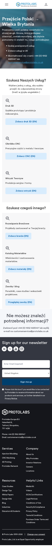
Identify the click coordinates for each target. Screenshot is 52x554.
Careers (29, 467)
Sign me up (26, 382)
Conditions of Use (33, 503)
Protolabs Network (10, 466)
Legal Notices (32, 499)
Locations (30, 471)
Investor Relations (33, 463)
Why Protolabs (32, 458)
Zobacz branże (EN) (18, 236)
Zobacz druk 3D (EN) (26, 122)
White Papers (7, 495)
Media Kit (30, 486)
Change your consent (36, 534)
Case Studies (7, 486)
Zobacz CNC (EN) (26, 156)
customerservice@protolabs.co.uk (25, 62)
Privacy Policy (31, 511)
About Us (30, 454)
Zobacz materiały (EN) (19, 269)
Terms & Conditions (34, 515)
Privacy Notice (11, 398)
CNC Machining (8, 458)
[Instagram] (22, 349)
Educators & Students (11, 511)
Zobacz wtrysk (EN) (26, 191)
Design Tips (7, 490)
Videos (29, 490)
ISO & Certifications (34, 495)
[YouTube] (16, 349)
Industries (6, 507)
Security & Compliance (35, 507)
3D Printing (6, 462)
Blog (4, 503)
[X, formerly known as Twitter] (10, 349)
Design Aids (7, 499)
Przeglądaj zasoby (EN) (20, 302)
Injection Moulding (9, 454)
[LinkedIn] (4, 349)
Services (7, 448)
